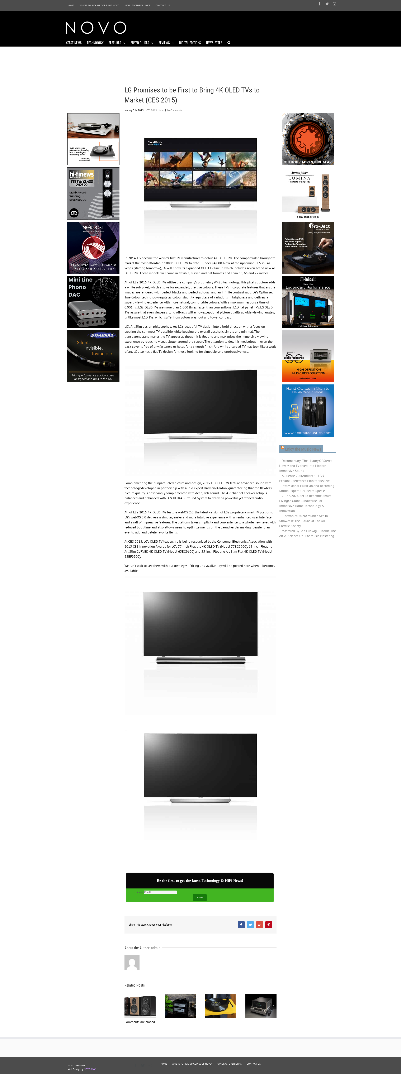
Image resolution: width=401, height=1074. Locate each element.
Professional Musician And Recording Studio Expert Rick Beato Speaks (306, 488)
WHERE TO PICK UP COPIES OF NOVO (192, 1063)
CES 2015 (151, 110)
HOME (163, 1063)
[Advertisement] (260, 27)
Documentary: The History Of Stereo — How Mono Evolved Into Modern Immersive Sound (307, 466)
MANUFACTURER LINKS (229, 1063)
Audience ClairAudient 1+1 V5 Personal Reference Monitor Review (304, 478)
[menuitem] (71, 5)
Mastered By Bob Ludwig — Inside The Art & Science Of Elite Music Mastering (307, 533)
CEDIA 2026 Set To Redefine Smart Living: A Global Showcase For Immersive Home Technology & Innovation (305, 503)
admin (155, 948)
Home (161, 110)
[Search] (229, 42)
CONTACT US (254, 1063)
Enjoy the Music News (303, 449)
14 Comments (174, 110)
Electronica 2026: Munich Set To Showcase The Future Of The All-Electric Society (303, 521)
